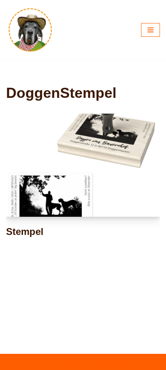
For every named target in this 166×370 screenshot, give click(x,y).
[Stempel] (83, 165)
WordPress (113, 361)
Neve (45, 361)
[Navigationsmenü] (150, 30)
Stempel (25, 231)
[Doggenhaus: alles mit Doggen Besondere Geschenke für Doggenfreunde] (30, 30)
